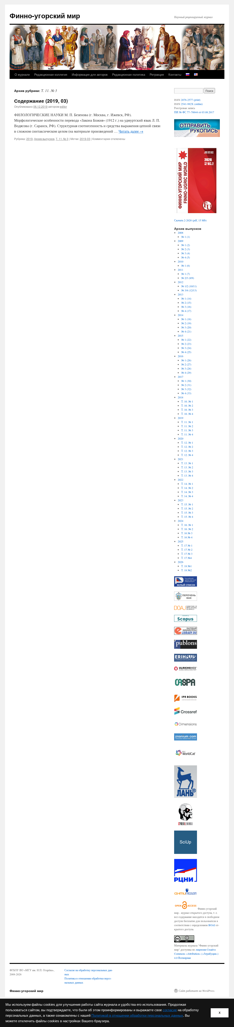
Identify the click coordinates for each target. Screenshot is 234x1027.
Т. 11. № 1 (187, 422)
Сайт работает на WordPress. (197, 990)
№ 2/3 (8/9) (187, 278)
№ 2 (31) (186, 385)
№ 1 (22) (186, 339)
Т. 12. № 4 (187, 455)
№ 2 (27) (186, 364)
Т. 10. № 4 (187, 414)
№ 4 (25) (186, 352)
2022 (180, 479)
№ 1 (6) (185, 265)
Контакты (174, 74)
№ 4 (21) (186, 331)
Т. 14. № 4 (187, 496)
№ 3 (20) (186, 327)
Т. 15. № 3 (187, 512)
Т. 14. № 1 (187, 483)
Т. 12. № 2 (187, 446)
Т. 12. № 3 (187, 451)
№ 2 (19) (186, 323)
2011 (180, 269)
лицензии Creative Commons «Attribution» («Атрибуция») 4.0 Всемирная (196, 954)
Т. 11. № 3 (62, 139)
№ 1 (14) (186, 298)
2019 (29, 139)
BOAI (211, 925)
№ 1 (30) (186, 381)
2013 (180, 294)
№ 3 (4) (185, 253)
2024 (180, 521)
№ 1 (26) (186, 360)
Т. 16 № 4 (186, 537)
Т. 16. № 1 (187, 525)
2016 (180, 356)
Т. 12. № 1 (187, 442)
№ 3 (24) (186, 348)
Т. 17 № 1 (186, 545)
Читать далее (131, 131)
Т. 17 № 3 (186, 553)
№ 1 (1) (185, 237)
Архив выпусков (44, 139)
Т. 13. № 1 (187, 463)
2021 (180, 459)
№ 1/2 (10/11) (189, 286)
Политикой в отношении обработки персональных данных (137, 1015)
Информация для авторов (90, 74)
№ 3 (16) (186, 306)
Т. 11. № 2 (187, 426)
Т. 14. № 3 (187, 492)
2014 (180, 315)
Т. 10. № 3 (187, 409)
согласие (170, 1010)
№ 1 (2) (185, 245)
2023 (180, 500)
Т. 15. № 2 (187, 508)
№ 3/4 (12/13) (189, 290)
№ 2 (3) (185, 249)
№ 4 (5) (185, 257)
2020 (180, 438)
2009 (180, 241)
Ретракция (157, 74)
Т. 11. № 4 (187, 434)
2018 (180, 397)
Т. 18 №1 (186, 566)
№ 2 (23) (186, 344)
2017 (180, 376)
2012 (180, 282)
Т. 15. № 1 (187, 504)
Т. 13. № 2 (187, 467)
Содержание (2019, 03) (41, 100)
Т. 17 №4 (186, 558)
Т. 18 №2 (186, 570)
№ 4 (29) (186, 372)
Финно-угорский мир (45, 15)
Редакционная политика (128, 74)
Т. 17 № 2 (186, 549)
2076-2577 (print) (190, 100)
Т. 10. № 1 (187, 401)
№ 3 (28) (186, 368)
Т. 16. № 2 (187, 529)
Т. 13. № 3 (187, 471)
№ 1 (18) (186, 319)
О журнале (22, 74)
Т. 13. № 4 (187, 475)
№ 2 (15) (186, 302)
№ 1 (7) (185, 274)
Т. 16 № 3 (186, 533)
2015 (180, 335)
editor (63, 106)
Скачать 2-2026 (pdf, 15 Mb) (190, 220)
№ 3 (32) (186, 389)
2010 (180, 261)
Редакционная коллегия (50, 74)
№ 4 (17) (186, 311)
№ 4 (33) (186, 393)
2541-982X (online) (192, 104)
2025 (180, 541)
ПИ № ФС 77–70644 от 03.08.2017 (194, 112)
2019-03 (85, 139)
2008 (180, 232)
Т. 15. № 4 (187, 516)
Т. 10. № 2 (187, 405)
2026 (180, 562)
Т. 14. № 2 (187, 488)
